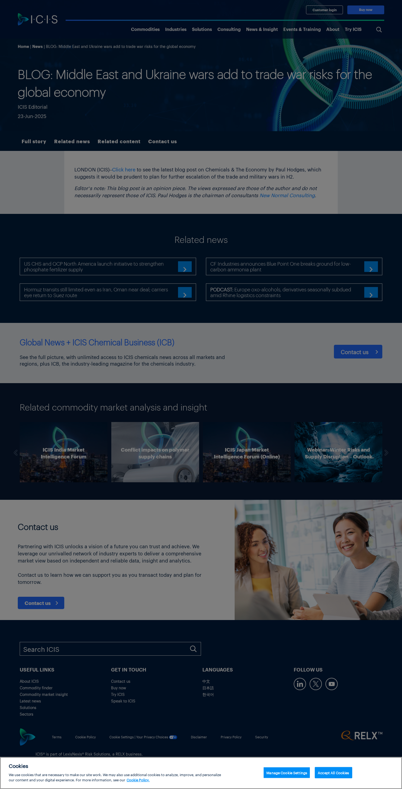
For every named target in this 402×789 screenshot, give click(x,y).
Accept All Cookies (333, 772)
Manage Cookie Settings (286, 772)
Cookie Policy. (138, 779)
